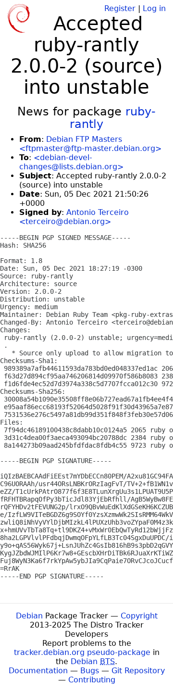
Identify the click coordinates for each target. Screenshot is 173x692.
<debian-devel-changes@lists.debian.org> (71, 162)
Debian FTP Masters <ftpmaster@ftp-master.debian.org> (90, 144)
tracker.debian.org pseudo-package (82, 652)
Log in (154, 8)
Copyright (139, 615)
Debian (29, 615)
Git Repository (138, 670)
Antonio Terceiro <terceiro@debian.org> (74, 217)
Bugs (89, 670)
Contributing (91, 679)
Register (120, 8)
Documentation (38, 670)
